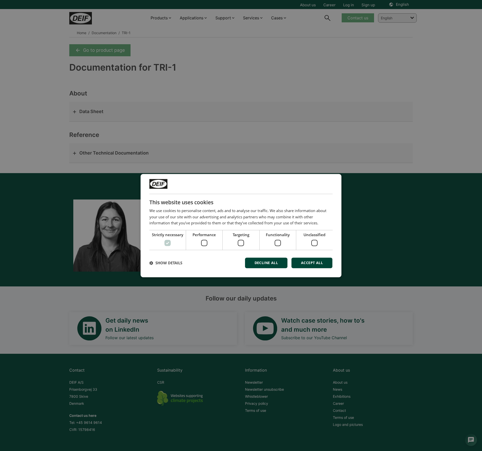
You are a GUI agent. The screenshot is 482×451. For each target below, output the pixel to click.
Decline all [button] (266, 262)
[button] (165, 263)
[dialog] (241, 225)
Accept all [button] (312, 262)
